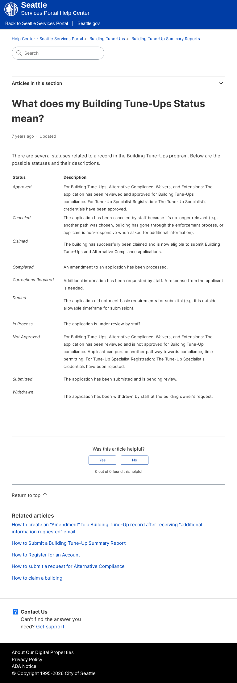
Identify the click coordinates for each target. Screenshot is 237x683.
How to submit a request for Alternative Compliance (68, 566)
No (134, 460)
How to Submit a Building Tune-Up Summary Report (69, 543)
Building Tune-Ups (107, 38)
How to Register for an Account (46, 555)
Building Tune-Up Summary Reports (165, 38)
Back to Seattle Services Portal (36, 23)
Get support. (51, 626)
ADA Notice (24, 666)
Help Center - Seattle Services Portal (47, 38)
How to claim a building (37, 578)
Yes (102, 460)
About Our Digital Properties (43, 652)
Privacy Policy (27, 659)
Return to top (27, 495)
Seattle (34, 5)
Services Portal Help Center (55, 13)
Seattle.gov (88, 23)
